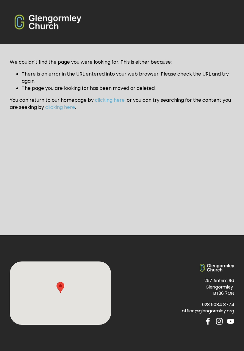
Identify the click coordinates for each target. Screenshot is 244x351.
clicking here (110, 100)
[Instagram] (219, 321)
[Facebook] (208, 321)
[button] (60, 287)
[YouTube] (230, 321)
